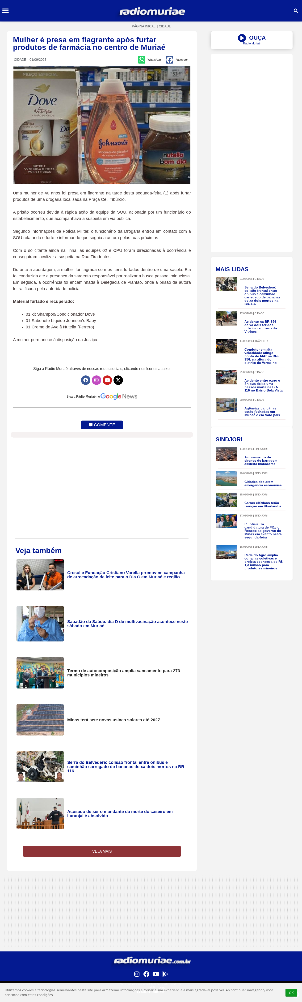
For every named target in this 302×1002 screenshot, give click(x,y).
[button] (5, 11)
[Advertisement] (252, 87)
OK (291, 993)
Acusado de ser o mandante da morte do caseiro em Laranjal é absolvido (120, 813)
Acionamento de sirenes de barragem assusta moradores (260, 460)
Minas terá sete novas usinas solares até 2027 (113, 720)
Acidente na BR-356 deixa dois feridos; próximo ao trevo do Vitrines (260, 326)
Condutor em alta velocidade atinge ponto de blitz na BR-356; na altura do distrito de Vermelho (261, 356)
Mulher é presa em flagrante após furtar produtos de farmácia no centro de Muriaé (89, 43)
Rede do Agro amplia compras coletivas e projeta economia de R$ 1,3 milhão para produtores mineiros (263, 561)
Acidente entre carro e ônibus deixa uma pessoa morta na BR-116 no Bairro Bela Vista (263, 385)
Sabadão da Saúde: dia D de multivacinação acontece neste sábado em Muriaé (127, 623)
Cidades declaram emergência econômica (263, 483)
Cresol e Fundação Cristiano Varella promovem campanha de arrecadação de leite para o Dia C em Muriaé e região (126, 574)
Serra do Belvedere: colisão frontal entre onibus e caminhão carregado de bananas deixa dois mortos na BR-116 (126, 766)
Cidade (165, 26)
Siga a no (83, 396)
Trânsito (261, 341)
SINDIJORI (261, 448)
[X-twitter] (118, 380)
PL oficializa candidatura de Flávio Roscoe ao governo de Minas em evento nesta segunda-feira (263, 530)
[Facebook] (85, 380)
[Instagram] (96, 380)
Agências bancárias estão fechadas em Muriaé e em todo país (262, 411)
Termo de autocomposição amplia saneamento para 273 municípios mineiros (123, 672)
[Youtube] (107, 380)
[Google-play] (165, 974)
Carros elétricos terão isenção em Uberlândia (262, 504)
